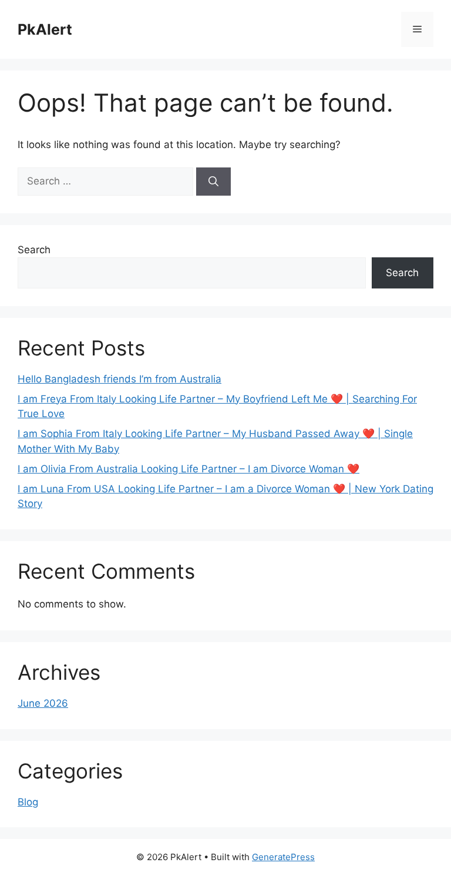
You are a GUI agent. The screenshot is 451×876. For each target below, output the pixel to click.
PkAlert (45, 29)
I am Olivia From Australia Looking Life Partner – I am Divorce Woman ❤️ (188, 469)
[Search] (213, 181)
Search (34, 250)
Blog (28, 802)
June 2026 (43, 703)
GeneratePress (283, 856)
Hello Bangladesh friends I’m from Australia (119, 379)
